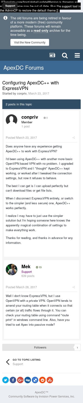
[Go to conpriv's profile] (11, 120)
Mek (25, 266)
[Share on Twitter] (5, 380)
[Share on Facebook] (13, 380)
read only (41, 30)
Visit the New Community (29, 42)
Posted (21, 137)
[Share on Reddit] (42, 380)
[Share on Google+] (20, 380)
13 (40, 267)
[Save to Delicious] (35, 380)
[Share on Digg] (27, 380)
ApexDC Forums (23, 67)
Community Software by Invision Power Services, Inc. (42, 396)
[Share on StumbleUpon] (50, 380)
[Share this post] (73, 137)
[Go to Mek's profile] (11, 269)
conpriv (22, 93)
